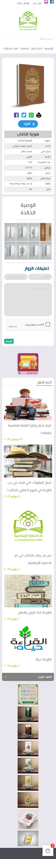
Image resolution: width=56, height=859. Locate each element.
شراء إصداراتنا (10, 48)
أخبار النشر (36, 48)
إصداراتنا (24, 48)
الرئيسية (48, 48)
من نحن (37, 3)
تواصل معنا (23, 3)
